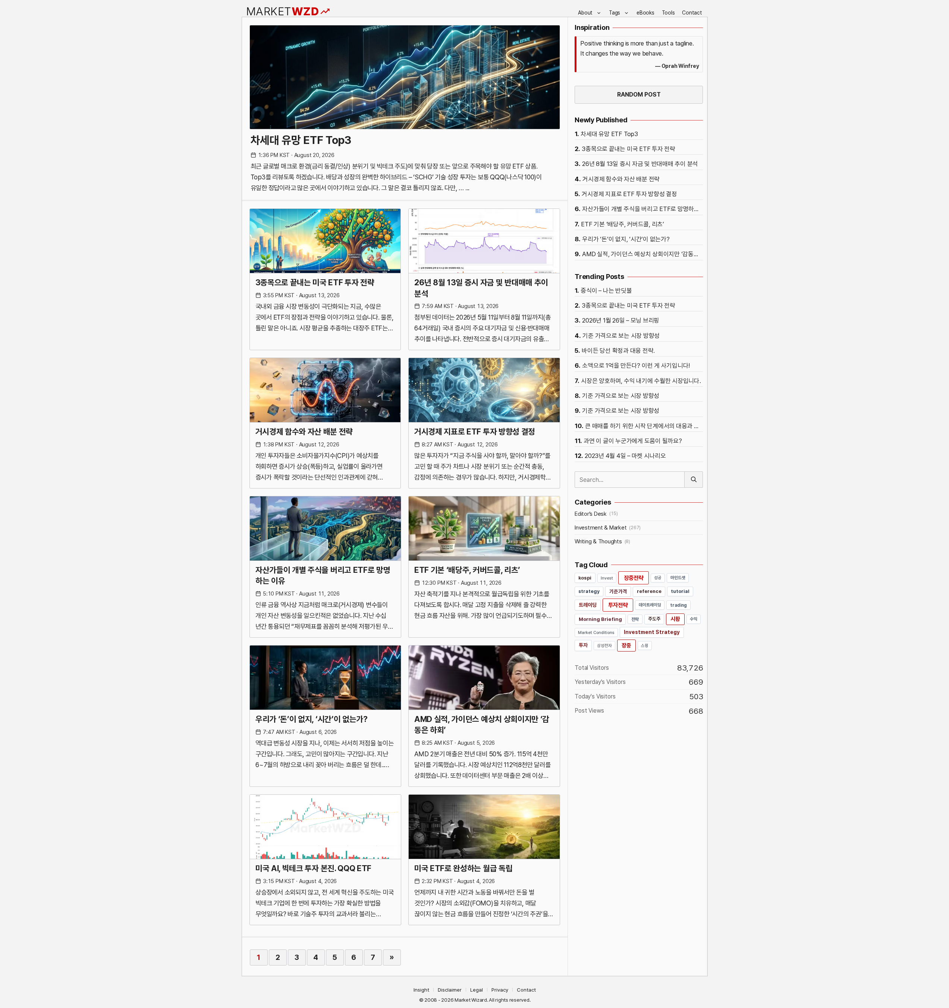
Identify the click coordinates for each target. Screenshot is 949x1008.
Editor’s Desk (591, 514)
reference (649, 591)
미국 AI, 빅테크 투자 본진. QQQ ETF (313, 868)
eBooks (645, 13)
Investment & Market (600, 527)
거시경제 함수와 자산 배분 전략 (304, 431)
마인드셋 (677, 577)
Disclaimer (450, 990)
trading (678, 605)
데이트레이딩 (650, 604)
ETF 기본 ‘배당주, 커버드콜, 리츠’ (467, 570)
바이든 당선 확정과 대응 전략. (618, 350)
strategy (589, 591)
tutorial (680, 591)
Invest (607, 578)
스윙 (644, 645)
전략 (635, 619)
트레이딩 (588, 605)
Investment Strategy (652, 632)
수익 (693, 619)
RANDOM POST (639, 94)
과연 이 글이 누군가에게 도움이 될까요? (633, 441)
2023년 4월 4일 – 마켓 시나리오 (625, 455)
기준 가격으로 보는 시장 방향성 (621, 335)
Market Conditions (596, 632)
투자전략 (618, 605)
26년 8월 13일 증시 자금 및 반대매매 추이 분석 (481, 287)
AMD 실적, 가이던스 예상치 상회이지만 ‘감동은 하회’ (481, 724)
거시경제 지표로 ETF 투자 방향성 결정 (474, 431)
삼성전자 (604, 645)
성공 (658, 577)
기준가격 (618, 591)
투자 (583, 645)
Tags (614, 13)
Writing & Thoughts (598, 541)
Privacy (499, 990)
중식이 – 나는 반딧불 (606, 290)
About (585, 13)
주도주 (654, 619)
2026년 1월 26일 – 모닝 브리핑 (620, 320)
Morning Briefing (600, 619)
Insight (421, 990)
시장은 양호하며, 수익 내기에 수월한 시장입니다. (641, 380)
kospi (584, 578)
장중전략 (633, 577)
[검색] (693, 479)
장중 (626, 645)
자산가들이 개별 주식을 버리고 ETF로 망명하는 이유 (322, 575)
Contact (692, 13)
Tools (668, 13)
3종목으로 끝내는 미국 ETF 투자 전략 (314, 282)
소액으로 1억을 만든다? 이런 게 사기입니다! (636, 365)
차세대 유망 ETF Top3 (301, 140)
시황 (675, 619)
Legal (476, 990)
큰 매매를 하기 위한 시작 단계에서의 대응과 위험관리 (644, 426)
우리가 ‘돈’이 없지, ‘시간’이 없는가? (311, 719)
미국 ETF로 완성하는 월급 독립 (463, 868)
